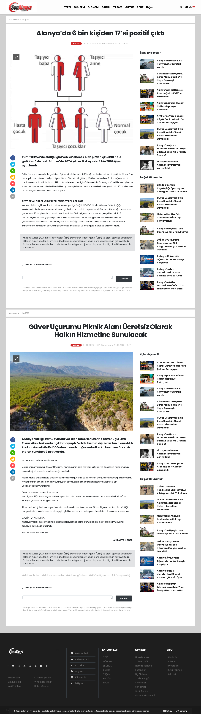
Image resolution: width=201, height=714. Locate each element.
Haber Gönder (41, 686)
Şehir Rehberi (142, 691)
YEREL (67, 7)
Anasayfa (14, 19)
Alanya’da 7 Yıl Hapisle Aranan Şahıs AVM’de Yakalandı (170, 93)
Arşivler (79, 671)
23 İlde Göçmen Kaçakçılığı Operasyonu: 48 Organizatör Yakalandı (172, 188)
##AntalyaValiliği (121, 575)
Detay (168, 710)
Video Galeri (82, 659)
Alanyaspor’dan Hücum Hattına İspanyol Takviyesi (170, 106)
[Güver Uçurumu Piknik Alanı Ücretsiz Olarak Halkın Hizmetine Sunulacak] (71, 391)
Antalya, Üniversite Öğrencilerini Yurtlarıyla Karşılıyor (171, 259)
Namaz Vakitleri (143, 665)
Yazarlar (79, 665)
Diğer (149, 7)
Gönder (124, 278)
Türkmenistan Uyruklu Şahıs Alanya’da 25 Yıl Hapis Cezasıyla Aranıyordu (170, 78)
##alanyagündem (76, 575)
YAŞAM (117, 7)
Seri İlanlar (140, 686)
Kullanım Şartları (42, 677)
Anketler (172, 661)
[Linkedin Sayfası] (31, 665)
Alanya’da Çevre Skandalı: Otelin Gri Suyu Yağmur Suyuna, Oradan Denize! (171, 150)
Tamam (182, 710)
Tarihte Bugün (142, 678)
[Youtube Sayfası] (26, 665)
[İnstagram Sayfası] (20, 665)
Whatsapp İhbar (42, 681)
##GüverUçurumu (99, 575)
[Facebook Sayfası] (9, 665)
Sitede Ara (173, 657)
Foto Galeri (81, 653)
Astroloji (172, 674)
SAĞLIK (106, 7)
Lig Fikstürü (141, 674)
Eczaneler (140, 670)
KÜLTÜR (130, 7)
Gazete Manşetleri (145, 695)
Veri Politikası (14, 686)
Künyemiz (80, 677)
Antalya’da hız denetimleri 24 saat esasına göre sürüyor (169, 272)
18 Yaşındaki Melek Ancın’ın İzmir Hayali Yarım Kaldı (168, 165)
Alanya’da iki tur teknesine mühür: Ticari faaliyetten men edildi (171, 285)
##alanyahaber (31, 575)
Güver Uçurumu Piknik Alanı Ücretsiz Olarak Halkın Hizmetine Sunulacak (170, 133)
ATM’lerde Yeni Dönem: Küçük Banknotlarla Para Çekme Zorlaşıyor (171, 119)
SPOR (140, 7)
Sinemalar (140, 682)
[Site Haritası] (42, 665)
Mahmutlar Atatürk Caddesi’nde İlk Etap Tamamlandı (169, 217)
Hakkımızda (14, 677)
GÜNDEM (79, 7)
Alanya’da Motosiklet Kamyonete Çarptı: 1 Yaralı (169, 64)
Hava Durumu (142, 657)
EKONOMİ (93, 7)
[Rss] (37, 665)
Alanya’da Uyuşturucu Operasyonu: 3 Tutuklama (172, 230)
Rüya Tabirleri (175, 670)
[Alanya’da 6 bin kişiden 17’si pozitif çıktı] (71, 99)
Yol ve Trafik (141, 661)
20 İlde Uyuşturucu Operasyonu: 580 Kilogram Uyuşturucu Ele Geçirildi (171, 244)
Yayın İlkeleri (14, 681)
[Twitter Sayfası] (14, 665)
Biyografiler (173, 665)
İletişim (78, 683)
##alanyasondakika (53, 575)
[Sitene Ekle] (48, 665)
